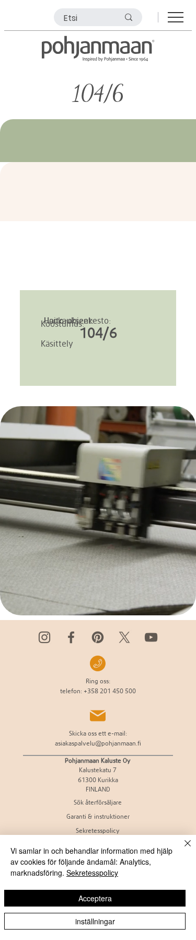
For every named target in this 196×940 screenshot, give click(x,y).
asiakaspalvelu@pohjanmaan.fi (98, 743)
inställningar (95, 921)
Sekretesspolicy (92, 872)
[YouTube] (151, 637)
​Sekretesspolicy (98, 830)
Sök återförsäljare (98, 802)
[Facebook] (71, 637)
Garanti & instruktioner (98, 816)
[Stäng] (181, 849)
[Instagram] (44, 637)
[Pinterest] (98, 637)
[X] (124, 637)
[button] (177, 602)
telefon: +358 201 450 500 (98, 691)
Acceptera (95, 898)
